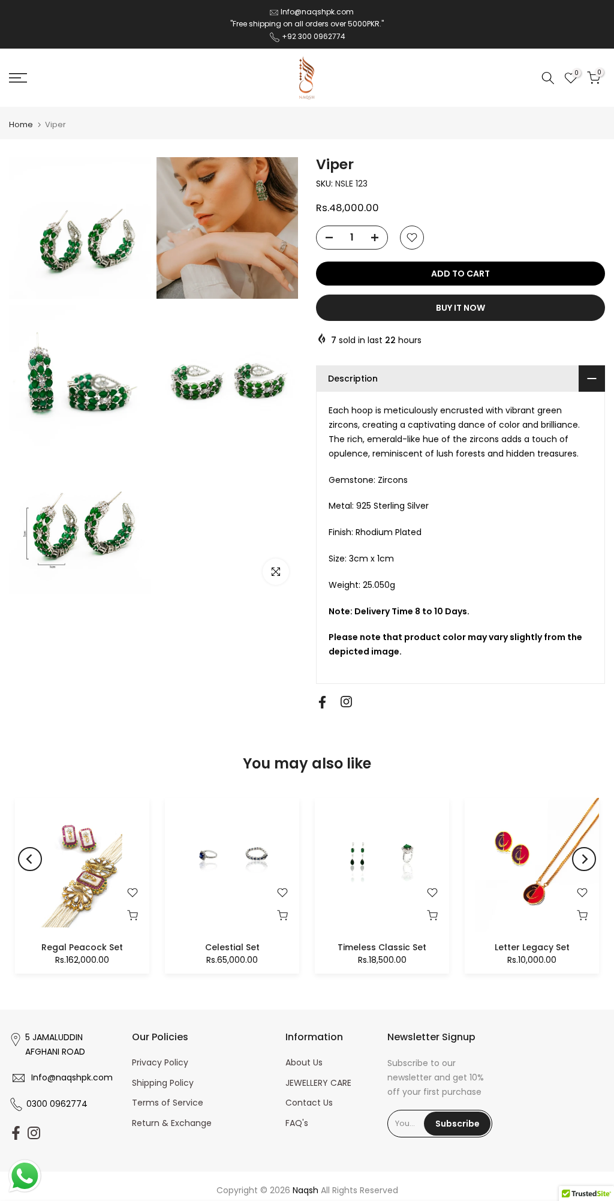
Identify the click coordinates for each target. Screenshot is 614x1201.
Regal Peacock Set (82, 947)
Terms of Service (167, 1103)
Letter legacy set (532, 947)
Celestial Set (232, 947)
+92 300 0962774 (313, 36)
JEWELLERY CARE (318, 1083)
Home (21, 124)
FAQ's (296, 1123)
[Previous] (30, 859)
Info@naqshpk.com (317, 12)
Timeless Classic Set (382, 947)
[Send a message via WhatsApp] (25, 1176)
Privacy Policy (160, 1062)
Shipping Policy (163, 1083)
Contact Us (309, 1103)
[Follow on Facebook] (322, 702)
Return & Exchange (172, 1123)
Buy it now (460, 308)
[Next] (584, 859)
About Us (304, 1062)
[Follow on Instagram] (346, 701)
